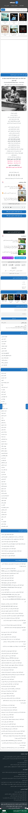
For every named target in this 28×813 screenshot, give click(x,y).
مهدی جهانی (3, 500)
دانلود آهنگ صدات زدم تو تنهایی (7, 679)
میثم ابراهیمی (4, 514)
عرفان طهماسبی (4, 455)
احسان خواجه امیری (5, 382)
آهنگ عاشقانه (14, 5)
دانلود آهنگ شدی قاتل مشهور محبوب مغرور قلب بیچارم (12, 665)
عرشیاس (3, 467)
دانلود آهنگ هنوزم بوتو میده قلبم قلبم (9, 651)
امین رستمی (3, 373)
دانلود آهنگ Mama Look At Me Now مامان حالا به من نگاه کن (14, 600)
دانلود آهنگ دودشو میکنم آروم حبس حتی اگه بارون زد (12, 681)
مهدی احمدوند (4, 498)
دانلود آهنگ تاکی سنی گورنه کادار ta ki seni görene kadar (12, 585)
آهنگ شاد (21, 5)
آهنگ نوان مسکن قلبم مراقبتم (7, 575)
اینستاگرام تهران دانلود (7, 257)
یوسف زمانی (3, 524)
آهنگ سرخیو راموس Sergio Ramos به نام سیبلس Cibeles (13, 571)
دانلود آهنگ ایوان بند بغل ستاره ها (8, 555)
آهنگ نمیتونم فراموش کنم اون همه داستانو (9, 573)
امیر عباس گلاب (4, 387)
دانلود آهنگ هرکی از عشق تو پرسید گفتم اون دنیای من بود (12, 615)
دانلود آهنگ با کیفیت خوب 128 (13, 215)
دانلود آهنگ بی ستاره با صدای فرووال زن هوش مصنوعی (12, 536)
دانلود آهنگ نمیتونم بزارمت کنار (7, 670)
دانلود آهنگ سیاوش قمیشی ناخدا (8, 546)
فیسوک (13, 268)
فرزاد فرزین (3, 474)
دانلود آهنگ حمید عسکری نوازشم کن (9, 548)
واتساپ (10, 265)
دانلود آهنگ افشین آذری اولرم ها (8, 553)
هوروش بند (3, 521)
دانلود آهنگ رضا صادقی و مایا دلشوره (8, 568)
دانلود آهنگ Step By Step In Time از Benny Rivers (11, 587)
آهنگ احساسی (19, 270)
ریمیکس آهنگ (4, 360)
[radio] (19, 175)
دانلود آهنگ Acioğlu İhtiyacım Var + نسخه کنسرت (11, 596)
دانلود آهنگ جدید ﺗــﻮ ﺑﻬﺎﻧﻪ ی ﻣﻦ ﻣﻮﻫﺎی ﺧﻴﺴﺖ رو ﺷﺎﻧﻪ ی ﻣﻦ (14, 647)
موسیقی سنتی (4, 365)
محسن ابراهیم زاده (5, 507)
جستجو (3, 9)
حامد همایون (3, 403)
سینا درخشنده (4, 434)
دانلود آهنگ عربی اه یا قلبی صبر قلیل (8, 655)
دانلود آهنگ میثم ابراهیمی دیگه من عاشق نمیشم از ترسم (13, 539)
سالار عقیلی (3, 429)
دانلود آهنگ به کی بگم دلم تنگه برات (8, 686)
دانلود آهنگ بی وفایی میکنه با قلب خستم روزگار (10, 660)
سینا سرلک (3, 436)
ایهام (2, 385)
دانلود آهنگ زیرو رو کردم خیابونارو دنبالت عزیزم (10, 618)
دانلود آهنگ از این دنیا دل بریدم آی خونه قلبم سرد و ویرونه (13, 747)
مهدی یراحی (3, 502)
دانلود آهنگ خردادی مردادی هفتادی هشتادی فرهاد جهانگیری (13, 674)
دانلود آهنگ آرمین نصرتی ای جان (20, 776)
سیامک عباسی (4, 432)
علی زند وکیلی (4, 465)
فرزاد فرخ (3, 472)
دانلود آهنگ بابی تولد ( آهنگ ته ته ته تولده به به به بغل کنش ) (14, 782)
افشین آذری (3, 375)
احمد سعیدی (3, 378)
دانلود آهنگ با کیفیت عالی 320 (13, 211)
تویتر (23, 265)
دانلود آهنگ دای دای (5, 589)
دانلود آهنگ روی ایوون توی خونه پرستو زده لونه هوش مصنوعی (15, 628)
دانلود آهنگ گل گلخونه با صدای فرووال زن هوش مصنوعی (15, 766)
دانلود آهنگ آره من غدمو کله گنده (8, 705)
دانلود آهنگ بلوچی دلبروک (6, 634)
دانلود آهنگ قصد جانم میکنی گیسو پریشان (9, 653)
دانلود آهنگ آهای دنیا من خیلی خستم (8, 724)
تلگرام (4, 265)
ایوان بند (3, 389)
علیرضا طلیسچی (4, 453)
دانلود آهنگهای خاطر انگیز (6, 355)
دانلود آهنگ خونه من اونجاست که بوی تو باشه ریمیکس (12, 672)
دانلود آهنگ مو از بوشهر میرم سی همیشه (9, 667)
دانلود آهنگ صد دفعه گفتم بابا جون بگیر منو (10, 684)
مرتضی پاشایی (4, 493)
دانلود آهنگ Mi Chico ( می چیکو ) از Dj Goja (10, 658)
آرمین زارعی (3, 394)
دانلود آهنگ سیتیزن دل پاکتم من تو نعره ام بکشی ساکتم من (13, 731)
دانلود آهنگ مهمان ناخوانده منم (7, 693)
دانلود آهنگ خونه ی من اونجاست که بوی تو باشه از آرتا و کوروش (15, 621)
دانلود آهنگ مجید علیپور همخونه (17, 74)
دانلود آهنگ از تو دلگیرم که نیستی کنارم (9, 691)
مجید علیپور (11, 273)
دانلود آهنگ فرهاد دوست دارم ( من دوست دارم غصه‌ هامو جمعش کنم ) (14, 701)
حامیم (2, 406)
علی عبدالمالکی (4, 462)
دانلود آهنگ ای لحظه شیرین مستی (8, 695)
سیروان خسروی (4, 443)
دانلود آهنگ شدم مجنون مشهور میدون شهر (10, 611)
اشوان (2, 380)
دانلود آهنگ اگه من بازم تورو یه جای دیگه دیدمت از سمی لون (13, 712)
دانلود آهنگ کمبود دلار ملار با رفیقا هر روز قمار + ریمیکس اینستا (14, 643)
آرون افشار (3, 392)
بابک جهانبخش (4, 396)
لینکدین (16, 265)
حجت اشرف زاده (4, 408)
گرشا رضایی (3, 479)
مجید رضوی (3, 488)
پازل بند (2, 401)
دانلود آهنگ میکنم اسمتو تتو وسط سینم (9, 710)
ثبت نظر (14, 318)
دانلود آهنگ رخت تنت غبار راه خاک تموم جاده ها (10, 639)
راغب (2, 418)
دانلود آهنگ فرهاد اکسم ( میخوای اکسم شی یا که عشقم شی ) (13, 544)
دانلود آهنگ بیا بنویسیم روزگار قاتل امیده (9, 728)
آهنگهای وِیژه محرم (5, 353)
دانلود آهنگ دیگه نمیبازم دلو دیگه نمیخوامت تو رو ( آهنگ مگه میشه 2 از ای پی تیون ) (14, 737)
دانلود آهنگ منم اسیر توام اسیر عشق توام (9, 604)
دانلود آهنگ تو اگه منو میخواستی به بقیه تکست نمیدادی (12, 726)
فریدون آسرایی (4, 476)
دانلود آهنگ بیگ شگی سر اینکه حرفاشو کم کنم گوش (11, 662)
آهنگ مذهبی (4, 351)
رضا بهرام (3, 420)
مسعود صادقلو (4, 451)
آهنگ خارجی (4, 341)
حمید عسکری (4, 411)
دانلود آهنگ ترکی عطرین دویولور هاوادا (8, 582)
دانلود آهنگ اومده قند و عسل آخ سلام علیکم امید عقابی (12, 733)
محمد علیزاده (3, 484)
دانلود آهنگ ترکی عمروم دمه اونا (7, 580)
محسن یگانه (3, 512)
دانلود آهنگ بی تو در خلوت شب (7, 714)
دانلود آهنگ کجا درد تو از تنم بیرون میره (9, 632)
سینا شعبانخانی (4, 439)
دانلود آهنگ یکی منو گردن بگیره (7, 717)
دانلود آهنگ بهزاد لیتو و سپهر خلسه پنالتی (10, 541)
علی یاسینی (3, 458)
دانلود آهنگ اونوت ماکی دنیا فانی (7, 578)
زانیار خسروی (3, 425)
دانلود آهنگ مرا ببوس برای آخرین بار (8, 677)
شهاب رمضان (3, 448)
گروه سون (3, 481)
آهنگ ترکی (4, 339)
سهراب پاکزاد (3, 446)
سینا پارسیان (3, 441)
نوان (2, 519)
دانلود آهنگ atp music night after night (9, 606)
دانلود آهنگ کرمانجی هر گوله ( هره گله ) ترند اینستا (11, 625)
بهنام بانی (3, 399)
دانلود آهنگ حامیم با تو (22, 762)
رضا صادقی (3, 422)
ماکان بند (3, 505)
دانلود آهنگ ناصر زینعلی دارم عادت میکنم (18, 764)
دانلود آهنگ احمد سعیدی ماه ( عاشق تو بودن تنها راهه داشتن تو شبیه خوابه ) (14, 565)
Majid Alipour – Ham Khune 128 (14, 163)
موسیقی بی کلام (5, 362)
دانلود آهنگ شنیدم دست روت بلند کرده (9, 707)
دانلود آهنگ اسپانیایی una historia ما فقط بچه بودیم (11, 740)
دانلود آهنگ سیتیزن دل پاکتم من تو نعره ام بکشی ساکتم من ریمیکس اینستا (14, 744)
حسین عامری (3, 415)
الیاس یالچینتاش (4, 526)
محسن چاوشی (4, 509)
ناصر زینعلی (3, 516)
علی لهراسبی (3, 460)
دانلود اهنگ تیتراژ (5, 358)
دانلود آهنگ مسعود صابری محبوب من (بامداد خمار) (12, 551)
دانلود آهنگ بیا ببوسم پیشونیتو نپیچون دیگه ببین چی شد (12, 719)
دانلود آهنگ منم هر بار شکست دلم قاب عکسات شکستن (12, 613)
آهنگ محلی (4, 348)
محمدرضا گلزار (4, 486)
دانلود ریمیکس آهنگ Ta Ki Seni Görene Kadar (10, 594)
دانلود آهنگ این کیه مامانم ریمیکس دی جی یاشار (11, 698)
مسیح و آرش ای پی (5, 495)
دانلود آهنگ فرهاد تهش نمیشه (8, 534)
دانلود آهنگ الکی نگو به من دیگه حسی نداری (10, 608)
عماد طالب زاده (4, 469)
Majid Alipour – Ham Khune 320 (14, 161)
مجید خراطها (3, 491)
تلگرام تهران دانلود (19, 257)
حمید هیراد (3, 413)
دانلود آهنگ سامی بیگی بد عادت (7, 721)
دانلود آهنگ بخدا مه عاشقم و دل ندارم (8, 637)
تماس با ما (6, 5)
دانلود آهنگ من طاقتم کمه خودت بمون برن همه (10, 688)
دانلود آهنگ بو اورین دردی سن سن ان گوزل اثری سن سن (12, 592)
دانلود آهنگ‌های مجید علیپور (14, 232)
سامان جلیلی (3, 427)
